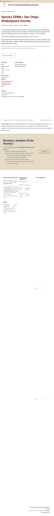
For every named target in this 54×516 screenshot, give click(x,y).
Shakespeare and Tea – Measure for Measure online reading (18, 120)
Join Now (44, 151)
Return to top (47, 512)
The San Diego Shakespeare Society (23, 5)
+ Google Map (21, 96)
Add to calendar (9, 55)
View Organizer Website (20, 66)
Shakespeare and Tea (45, 120)
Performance (4, 77)
